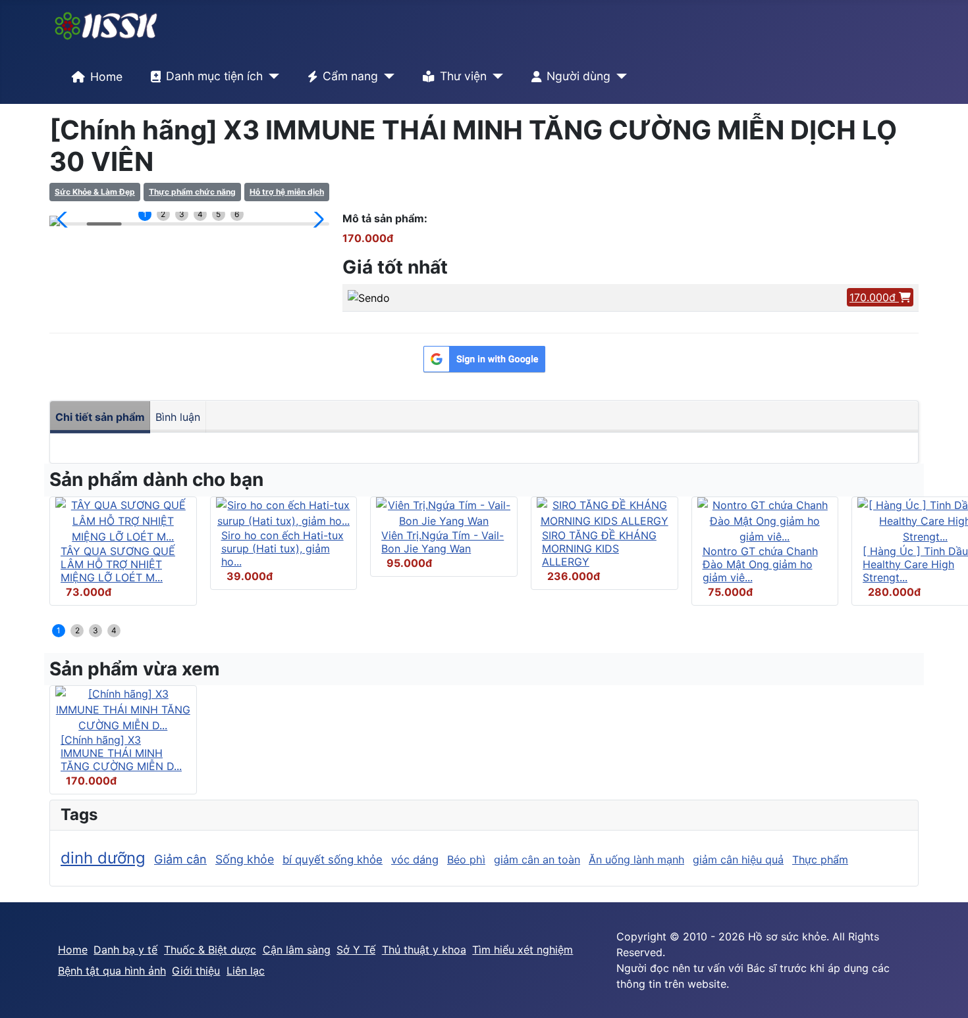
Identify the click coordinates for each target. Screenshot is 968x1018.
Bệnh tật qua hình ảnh (112, 970)
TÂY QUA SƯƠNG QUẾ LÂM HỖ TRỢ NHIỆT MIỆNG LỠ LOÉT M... (118, 564)
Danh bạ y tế (125, 949)
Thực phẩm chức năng (192, 192)
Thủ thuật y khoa (424, 949)
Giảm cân (180, 859)
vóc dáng (415, 859)
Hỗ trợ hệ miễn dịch (287, 192)
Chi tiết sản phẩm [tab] (100, 417)
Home (106, 77)
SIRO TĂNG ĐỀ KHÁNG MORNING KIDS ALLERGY (599, 548)
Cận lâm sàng (297, 949)
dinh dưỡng (103, 857)
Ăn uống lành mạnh (636, 859)
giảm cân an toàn (537, 859)
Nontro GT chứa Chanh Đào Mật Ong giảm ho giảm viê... (760, 564)
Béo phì (466, 859)
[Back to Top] (944, 993)
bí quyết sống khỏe (332, 859)
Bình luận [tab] (177, 417)
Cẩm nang (350, 76)
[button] (65, 219)
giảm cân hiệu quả (738, 859)
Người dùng (578, 76)
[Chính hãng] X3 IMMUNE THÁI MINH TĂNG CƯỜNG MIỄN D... (121, 753)
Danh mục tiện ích (214, 76)
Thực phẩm (820, 859)
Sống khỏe (244, 859)
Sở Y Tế (355, 949)
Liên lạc (246, 970)
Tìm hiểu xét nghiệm (522, 949)
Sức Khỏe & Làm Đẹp (95, 192)
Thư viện (463, 76)
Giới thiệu (196, 970)
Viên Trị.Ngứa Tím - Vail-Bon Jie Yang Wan (442, 542)
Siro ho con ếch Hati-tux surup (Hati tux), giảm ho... (282, 548)
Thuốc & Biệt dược (210, 949)
